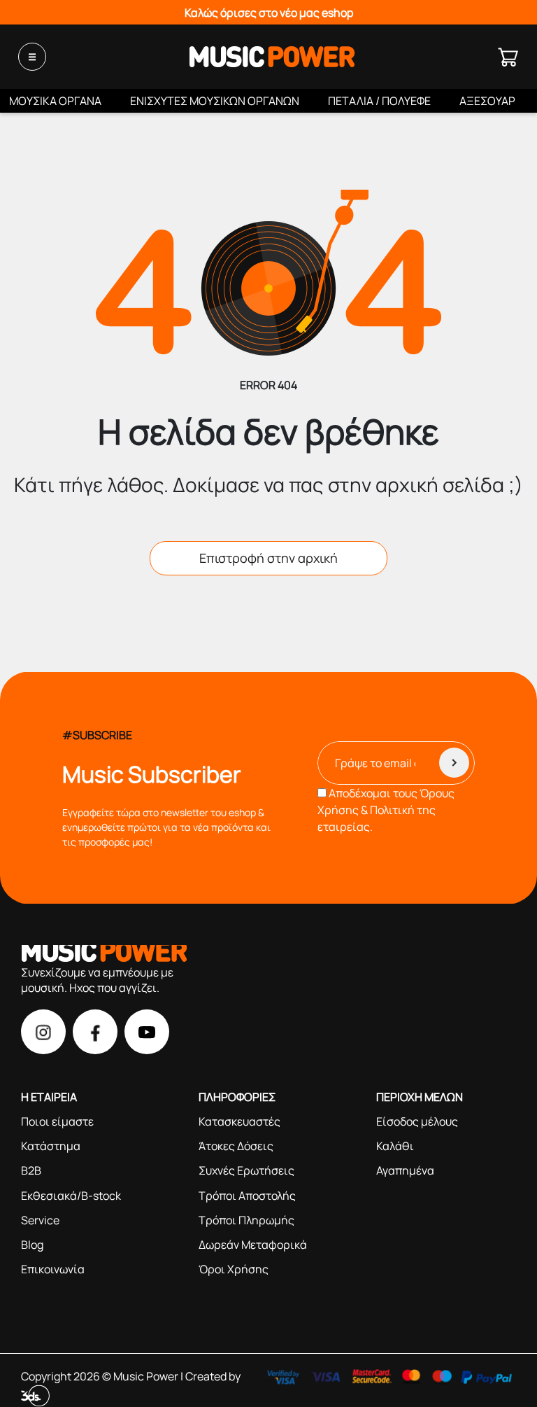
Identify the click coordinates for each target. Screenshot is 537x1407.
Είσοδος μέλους (417, 1121)
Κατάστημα (50, 1146)
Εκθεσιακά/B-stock (71, 1195)
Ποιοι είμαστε (57, 1121)
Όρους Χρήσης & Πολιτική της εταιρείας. (385, 809)
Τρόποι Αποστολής (247, 1195)
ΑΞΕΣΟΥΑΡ (487, 100)
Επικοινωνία (53, 1269)
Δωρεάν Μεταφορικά (253, 1244)
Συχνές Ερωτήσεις (246, 1170)
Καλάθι (395, 1146)
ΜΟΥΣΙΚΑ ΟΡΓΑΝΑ (55, 100)
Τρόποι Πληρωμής (246, 1220)
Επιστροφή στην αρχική (268, 558)
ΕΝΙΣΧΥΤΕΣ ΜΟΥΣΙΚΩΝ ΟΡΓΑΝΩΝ (214, 100)
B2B (31, 1170)
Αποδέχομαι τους (385, 809)
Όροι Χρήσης (233, 1269)
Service (40, 1220)
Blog (32, 1244)
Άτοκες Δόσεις (236, 1146)
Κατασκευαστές (239, 1121)
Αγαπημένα (405, 1170)
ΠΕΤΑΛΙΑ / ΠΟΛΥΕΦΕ (379, 100)
